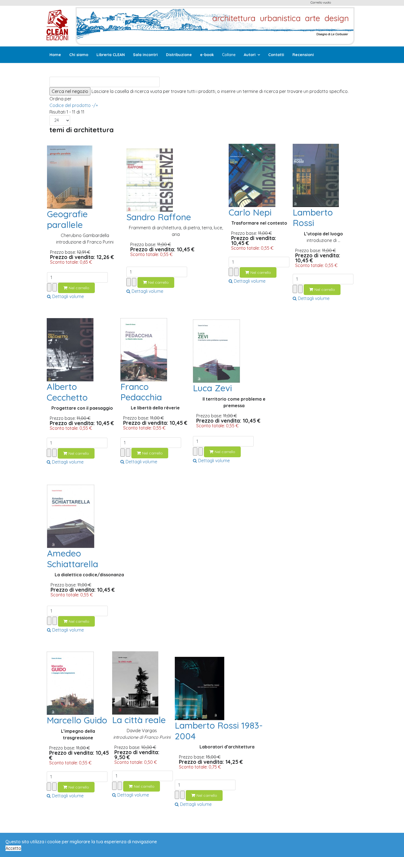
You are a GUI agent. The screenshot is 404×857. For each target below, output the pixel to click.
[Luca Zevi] (216, 350)
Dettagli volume (68, 296)
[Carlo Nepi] (252, 175)
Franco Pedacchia (141, 392)
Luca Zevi (212, 387)
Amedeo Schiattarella (72, 558)
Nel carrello (79, 287)
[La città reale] (135, 682)
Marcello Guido (77, 720)
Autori (250, 54)
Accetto (13, 848)
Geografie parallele (67, 219)
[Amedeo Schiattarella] (70, 516)
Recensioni (303, 54)
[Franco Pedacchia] (143, 349)
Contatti (276, 54)
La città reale (139, 719)
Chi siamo (78, 54)
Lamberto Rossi (313, 217)
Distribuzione (179, 54)
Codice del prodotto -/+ (73, 105)
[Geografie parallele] (69, 176)
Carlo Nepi (250, 212)
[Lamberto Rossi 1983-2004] (199, 688)
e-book (207, 54)
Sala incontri (145, 54)
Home (55, 54)
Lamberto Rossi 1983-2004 (219, 730)
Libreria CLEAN (110, 54)
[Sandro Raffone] (149, 179)
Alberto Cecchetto (67, 392)
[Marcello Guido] (70, 682)
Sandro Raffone (158, 216)
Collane (229, 54)
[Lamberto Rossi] (316, 175)
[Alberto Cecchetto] (70, 349)
